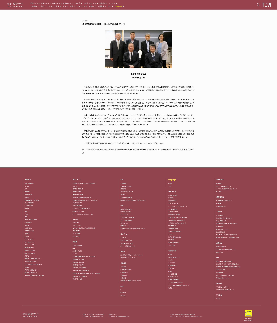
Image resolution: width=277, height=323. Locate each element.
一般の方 (77, 3)
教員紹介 (27, 208)
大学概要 (27, 186)
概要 (73, 248)
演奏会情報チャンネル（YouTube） (129, 258)
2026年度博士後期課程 (174, 231)
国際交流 (27, 256)
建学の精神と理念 (29, 231)
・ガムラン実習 (76, 233)
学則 (26, 211)
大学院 (56, 6)
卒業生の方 (56, 3)
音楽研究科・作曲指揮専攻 (79, 268)
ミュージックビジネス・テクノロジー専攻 (82, 214)
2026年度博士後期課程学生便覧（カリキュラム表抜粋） (86, 273)
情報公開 (27, 225)
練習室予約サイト (172, 265)
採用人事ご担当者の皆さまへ (32, 270)
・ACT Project (76, 236)
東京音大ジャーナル (125, 226)
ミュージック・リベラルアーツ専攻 (81, 208)
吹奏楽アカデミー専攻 (78, 211)
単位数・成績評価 (29, 247)
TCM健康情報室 (172, 274)
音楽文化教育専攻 (77, 205)
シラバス (74, 254)
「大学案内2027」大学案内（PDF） (176, 220)
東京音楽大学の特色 (30, 250)
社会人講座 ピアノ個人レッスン (224, 218)
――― (74, 217)
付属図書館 (123, 183)
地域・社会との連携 (30, 253)
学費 (26, 217)
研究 (64, 6)
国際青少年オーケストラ (222, 229)
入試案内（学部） (172, 195)
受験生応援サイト (172, 200)
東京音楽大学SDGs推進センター (33, 259)
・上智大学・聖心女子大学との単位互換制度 (83, 228)
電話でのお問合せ (221, 246)
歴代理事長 (28, 191)
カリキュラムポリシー (30, 242)
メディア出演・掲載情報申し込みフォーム (178, 285)
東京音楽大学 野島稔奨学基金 (224, 261)
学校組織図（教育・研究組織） (32, 200)
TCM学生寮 (171, 240)
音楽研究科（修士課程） (78, 259)
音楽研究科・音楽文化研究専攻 (80, 270)
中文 (169, 186)
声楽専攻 (74, 186)
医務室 (170, 271)
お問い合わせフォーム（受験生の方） (177, 217)
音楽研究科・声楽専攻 (78, 265)
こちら (149, 143)
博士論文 (122, 194)
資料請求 (103, 3)
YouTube (122, 295)
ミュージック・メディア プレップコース (177, 206)
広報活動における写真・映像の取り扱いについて (132, 228)
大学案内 (33, 6)
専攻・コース (46, 6)
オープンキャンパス (173, 203)
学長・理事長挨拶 (29, 183)
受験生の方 (34, 3)
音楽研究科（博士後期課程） (79, 276)
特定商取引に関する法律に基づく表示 (34, 275)
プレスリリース (124, 214)
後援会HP (170, 288)
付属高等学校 (124, 275)
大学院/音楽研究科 (77, 245)
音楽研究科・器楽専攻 (78, 262)
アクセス (112, 3)
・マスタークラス (76, 225)
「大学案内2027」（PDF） (31, 261)
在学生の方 (45, 3)
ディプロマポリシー (29, 239)
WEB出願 (170, 198)
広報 (71, 6)
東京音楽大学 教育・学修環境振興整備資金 (227, 264)
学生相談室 (171, 268)
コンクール (81, 6)
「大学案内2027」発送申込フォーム (33, 264)
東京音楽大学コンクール (126, 243)
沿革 (26, 189)
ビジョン (27, 236)
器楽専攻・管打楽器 (78, 194)
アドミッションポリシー (30, 245)
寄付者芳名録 (219, 272)
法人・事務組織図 (29, 203)
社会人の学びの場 (221, 221)
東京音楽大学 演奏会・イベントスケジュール (131, 255)
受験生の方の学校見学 (174, 214)
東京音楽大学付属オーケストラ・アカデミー (131, 281)
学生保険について (173, 277)
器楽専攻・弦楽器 (77, 191)
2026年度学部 (172, 226)
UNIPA (170, 254)
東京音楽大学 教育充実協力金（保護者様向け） (228, 267)
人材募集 (27, 267)
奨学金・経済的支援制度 (31, 219)
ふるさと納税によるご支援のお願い (225, 275)
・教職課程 (75, 219)
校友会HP (218, 191)
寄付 (94, 3)
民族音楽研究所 (220, 232)
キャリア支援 (171, 245)
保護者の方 (67, 3)
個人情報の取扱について (31, 273)
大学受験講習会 (172, 209)
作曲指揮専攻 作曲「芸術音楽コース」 (82, 197)
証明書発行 (219, 183)
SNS (109, 6)
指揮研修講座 (219, 226)
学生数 (26, 214)
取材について (219, 252)
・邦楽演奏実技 (76, 231)
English (170, 183)
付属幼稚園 (123, 278)
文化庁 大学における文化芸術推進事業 (226, 235)
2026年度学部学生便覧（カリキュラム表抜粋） (84, 183)
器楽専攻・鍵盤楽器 (78, 189)
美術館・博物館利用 (173, 242)
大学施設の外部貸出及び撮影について (226, 249)
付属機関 (101, 6)
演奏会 (91, 6)
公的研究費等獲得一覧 (126, 197)
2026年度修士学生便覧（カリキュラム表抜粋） (84, 256)
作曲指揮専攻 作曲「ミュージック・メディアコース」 (85, 200)
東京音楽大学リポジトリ (126, 191)
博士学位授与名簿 (77, 279)
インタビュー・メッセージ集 (127, 217)
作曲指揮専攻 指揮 (77, 203)
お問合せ (87, 3)
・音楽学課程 (75, 222)
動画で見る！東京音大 (126, 209)
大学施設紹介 (28, 222)
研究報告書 (123, 189)
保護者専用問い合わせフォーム (224, 200)
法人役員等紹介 (29, 205)
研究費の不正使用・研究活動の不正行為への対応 (133, 200)
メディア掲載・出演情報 (126, 220)
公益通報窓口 (28, 228)
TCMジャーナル (124, 223)
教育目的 (27, 233)
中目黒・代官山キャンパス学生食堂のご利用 (227, 237)
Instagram (123, 292)
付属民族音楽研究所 (125, 186)
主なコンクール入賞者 (126, 240)
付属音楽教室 (124, 272)
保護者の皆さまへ (221, 206)
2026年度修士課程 (173, 228)
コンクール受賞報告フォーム (127, 246)
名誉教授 (27, 197)
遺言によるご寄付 (220, 269)
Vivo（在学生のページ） (174, 257)
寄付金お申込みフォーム (222, 278)
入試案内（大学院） (77, 251)
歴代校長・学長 (28, 194)
